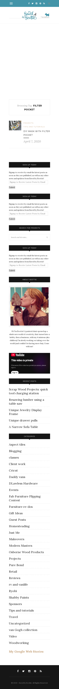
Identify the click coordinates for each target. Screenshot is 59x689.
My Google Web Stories (26, 651)
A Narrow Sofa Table (23, 427)
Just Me (14, 533)
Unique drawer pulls (23, 420)
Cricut (13, 470)
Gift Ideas (16, 513)
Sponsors (15, 604)
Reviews (14, 578)
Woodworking (19, 643)
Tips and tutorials (34, 127)
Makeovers (16, 539)
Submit (12, 187)
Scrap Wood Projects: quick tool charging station (28, 391)
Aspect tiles (17, 444)
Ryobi (13, 591)
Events (13, 490)
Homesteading (19, 526)
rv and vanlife (18, 584)
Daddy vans (17, 477)
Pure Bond (16, 565)
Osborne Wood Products (26, 552)
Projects (28, 123)
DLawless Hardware (23, 483)
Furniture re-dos (21, 507)
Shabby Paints (19, 597)
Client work (17, 464)
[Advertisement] (29, 61)
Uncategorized (19, 623)
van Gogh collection (23, 630)
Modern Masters (20, 546)
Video (13, 636)
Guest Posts (17, 520)
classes (14, 457)
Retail (13, 571)
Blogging (15, 451)
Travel (13, 617)
